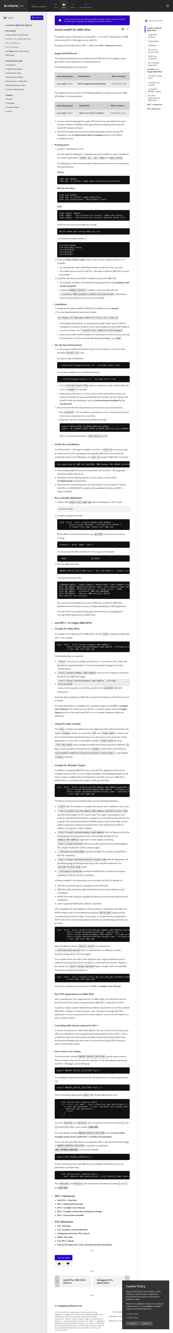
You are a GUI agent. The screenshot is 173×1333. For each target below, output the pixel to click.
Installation (152, 45)
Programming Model (13, 69)
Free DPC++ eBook (65, 1241)
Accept (132, 1323)
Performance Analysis (13, 77)
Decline (146, 1323)
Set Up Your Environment (153, 50)
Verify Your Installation (152, 57)
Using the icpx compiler (153, 83)
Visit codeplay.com (121, 1312)
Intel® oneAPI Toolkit (75, 259)
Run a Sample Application (153, 64)
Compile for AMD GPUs (155, 77)
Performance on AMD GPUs (15, 81)
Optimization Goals (12, 73)
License (8, 111)
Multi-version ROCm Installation (89, 135)
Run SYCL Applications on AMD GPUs (154, 97)
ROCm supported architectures (92, 83)
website (115, 308)
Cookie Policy (132, 1317)
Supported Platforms (152, 35)
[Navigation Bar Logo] (14, 6)
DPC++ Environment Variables (70, 1215)
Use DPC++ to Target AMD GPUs (17, 39)
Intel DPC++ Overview (67, 1200)
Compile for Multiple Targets (154, 90)
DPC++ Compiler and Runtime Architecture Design (79, 1211)
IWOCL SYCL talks (65, 1237)
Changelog (9, 103)
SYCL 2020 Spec (64, 1226)
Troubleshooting (11, 107)
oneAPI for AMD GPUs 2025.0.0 (18, 25)
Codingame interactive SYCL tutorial (73, 1233)
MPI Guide (9, 55)
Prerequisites (153, 41)
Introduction (10, 65)
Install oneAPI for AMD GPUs (16, 35)
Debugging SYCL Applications (16, 51)
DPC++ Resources (12, 43)
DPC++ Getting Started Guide (70, 1204)
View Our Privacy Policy (119, 1316)
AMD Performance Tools (14, 85)
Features (8, 99)
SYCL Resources (11, 47)
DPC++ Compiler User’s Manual (106, 986)
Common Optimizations (14, 89)
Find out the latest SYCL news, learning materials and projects (84, 1244)
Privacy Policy (133, 1314)
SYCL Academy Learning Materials (72, 1229)
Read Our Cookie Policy (119, 1321)
